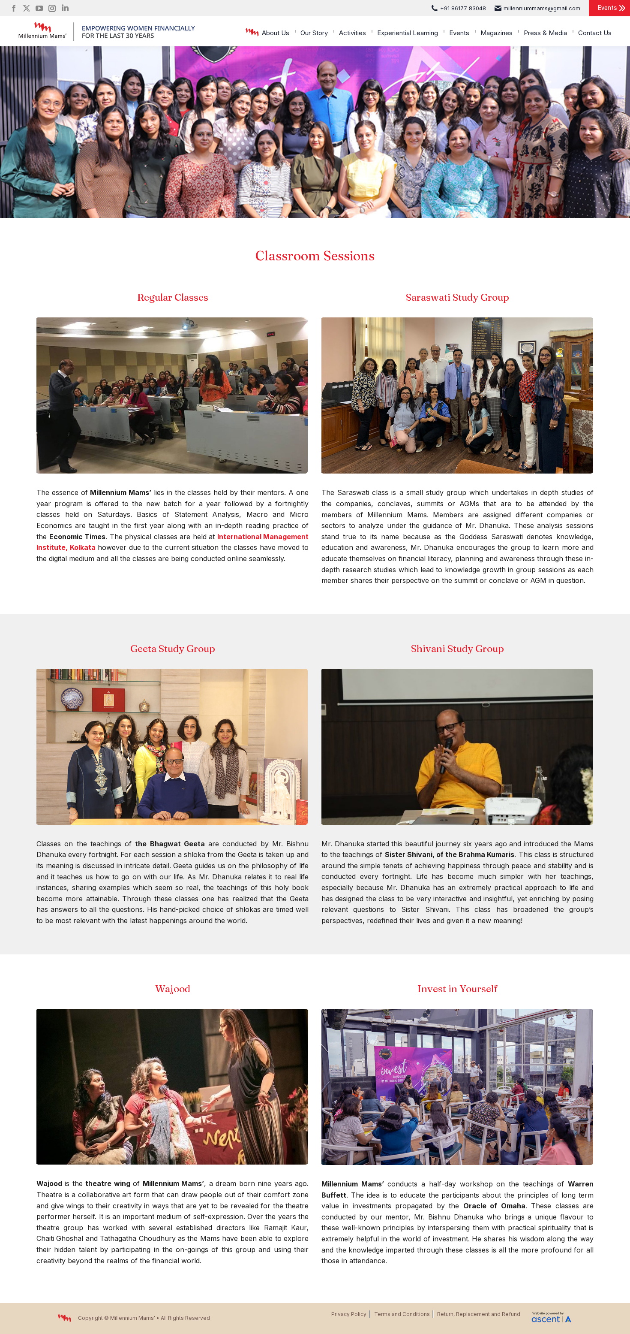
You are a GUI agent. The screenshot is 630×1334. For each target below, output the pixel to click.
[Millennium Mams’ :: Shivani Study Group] (457, 747)
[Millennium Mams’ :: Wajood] (172, 1087)
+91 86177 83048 (463, 8)
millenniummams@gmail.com (542, 8)
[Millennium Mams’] (172, 395)
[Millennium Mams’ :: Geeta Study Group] (172, 747)
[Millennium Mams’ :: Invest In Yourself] (457, 1087)
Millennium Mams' (132, 1318)
